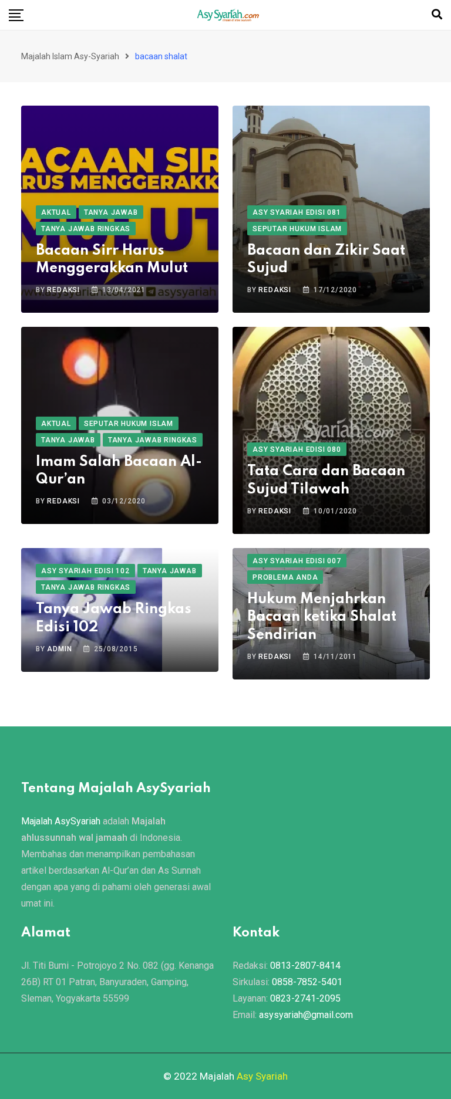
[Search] (437, 14)
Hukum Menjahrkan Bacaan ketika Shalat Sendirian (321, 617)
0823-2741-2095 (305, 998)
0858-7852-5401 (307, 982)
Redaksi (63, 290)
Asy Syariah (262, 1076)
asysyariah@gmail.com (306, 1014)
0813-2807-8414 (305, 965)
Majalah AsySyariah (60, 821)
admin (59, 649)
